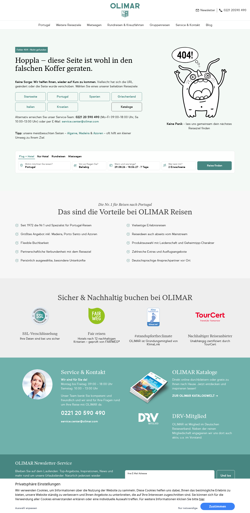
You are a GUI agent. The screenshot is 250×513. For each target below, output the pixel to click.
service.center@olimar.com (79, 421)
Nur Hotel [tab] (43, 156)
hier (201, 499)
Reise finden (214, 165)
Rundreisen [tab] (58, 156)
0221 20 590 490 (83, 413)
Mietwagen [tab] (75, 156)
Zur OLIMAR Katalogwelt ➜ (195, 396)
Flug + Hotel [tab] (26, 156)
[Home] (125, 10)
